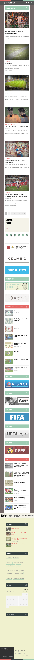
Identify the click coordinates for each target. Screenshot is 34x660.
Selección (9, 578)
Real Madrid (22, 575)
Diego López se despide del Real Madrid (20, 368)
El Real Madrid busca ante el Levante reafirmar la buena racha (16, 95)
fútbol (17, 568)
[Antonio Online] (7, 236)
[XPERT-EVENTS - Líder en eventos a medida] (17, 273)
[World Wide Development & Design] (17, 301)
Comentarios (15, 306)
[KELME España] (17, 262)
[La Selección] (11, 236)
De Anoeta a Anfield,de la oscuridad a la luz (14, 32)
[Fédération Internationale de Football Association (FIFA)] (17, 420)
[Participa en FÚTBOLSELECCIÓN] (17, 290)
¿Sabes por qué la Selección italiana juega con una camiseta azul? (20, 507)
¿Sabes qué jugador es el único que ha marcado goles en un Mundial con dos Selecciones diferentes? (21, 473)
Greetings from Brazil (12, 570)
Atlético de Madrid (11, 560)
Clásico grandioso (18, 311)
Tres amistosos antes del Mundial (21, 359)
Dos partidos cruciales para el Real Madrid (15, 161)
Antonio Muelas (10, 124)
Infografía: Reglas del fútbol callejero (20, 343)
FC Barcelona (10, 568)
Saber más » (5, 656)
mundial (22, 570)
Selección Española (19, 578)
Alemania (9, 557)
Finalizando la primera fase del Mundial (20, 335)
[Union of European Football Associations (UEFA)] (17, 437)
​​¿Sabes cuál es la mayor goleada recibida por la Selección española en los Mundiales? (21, 465)
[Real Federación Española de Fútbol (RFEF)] (17, 454)
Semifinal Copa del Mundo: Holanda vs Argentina (21, 319)
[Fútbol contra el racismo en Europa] (17, 404)
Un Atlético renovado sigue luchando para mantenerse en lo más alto (16, 197)
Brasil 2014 (9, 562)
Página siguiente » (21, 213)
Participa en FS (21, 653)
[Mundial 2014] (27, 236)
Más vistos (8, 306)
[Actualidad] (15, 236)
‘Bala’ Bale (16, 351)
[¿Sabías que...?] (23, 236)
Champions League (18, 562)
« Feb (7, 608)
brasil (20, 560)
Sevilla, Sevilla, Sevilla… (19, 327)
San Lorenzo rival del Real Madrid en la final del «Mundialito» (19, 539)
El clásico (8, 63)
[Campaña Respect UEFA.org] (17, 387)
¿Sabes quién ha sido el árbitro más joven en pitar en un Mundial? (21, 481)
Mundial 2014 (10, 573)
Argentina (16, 557)
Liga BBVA (8, 29)
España (18, 565)
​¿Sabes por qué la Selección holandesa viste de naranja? (20, 498)
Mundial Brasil (19, 573)
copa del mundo (11, 565)
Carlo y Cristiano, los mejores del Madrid (16, 127)
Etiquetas (21, 306)
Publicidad (14, 653)
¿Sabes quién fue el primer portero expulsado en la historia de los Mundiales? (21, 490)
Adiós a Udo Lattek (15, 528)
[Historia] (19, 236)
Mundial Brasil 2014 (12, 575)
